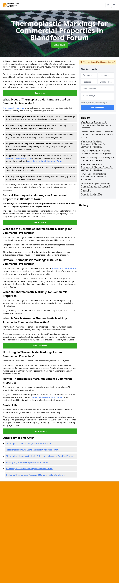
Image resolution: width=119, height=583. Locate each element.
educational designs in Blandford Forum (45, 161)
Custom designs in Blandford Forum (46, 397)
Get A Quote (40, 222)
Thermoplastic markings (13, 108)
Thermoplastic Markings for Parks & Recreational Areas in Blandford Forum (39, 456)
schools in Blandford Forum (18, 158)
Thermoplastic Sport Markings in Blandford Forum (28, 443)
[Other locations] (108, 5)
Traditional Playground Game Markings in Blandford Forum (32, 450)
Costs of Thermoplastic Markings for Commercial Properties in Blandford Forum (97, 134)
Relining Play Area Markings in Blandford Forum (27, 462)
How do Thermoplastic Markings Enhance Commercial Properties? (95, 184)
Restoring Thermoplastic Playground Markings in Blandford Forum (35, 475)
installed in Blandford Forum (64, 268)
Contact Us (40, 93)
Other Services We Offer (91, 194)
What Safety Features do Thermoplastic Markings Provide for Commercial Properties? (97, 167)
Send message (97, 107)
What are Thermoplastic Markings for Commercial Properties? (97, 159)
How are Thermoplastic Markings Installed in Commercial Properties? (96, 152)
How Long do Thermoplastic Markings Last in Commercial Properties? (93, 177)
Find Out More (40, 345)
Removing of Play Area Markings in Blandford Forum (29, 468)
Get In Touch (59, 45)
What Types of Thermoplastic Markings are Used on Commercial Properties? (96, 125)
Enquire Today (40, 431)
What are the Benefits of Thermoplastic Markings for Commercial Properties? (93, 144)
